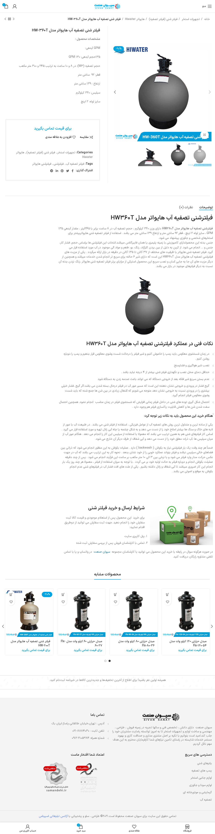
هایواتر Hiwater (134, 19)
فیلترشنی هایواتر (41, 164)
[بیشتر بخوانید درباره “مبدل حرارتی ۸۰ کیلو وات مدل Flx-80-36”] (115, 594)
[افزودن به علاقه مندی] (167, 601)
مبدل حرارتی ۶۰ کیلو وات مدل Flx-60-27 (81, 643)
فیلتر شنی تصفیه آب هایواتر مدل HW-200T (30, 643)
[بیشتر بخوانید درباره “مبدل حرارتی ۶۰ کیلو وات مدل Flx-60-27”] (63, 594)
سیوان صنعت (102, 552)
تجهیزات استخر (190, 19)
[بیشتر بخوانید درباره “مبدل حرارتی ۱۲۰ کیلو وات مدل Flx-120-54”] (167, 594)
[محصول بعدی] (5, 19)
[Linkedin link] (56, 171)
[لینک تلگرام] (51, 171)
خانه (206, 19)
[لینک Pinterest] (62, 171)
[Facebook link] (72, 171)
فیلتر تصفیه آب (75, 164)
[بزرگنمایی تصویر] (204, 135)
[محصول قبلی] (14, 19)
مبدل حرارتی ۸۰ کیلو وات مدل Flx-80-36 (136, 643)
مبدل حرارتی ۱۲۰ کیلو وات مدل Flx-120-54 (188, 643)
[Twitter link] (67, 171)
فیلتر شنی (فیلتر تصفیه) (162, 19)
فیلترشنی (59, 164)
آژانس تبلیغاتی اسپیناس (53, 816)
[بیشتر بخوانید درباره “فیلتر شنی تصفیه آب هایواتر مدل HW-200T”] (11, 594)
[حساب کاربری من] (14, 6)
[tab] (206, 207)
